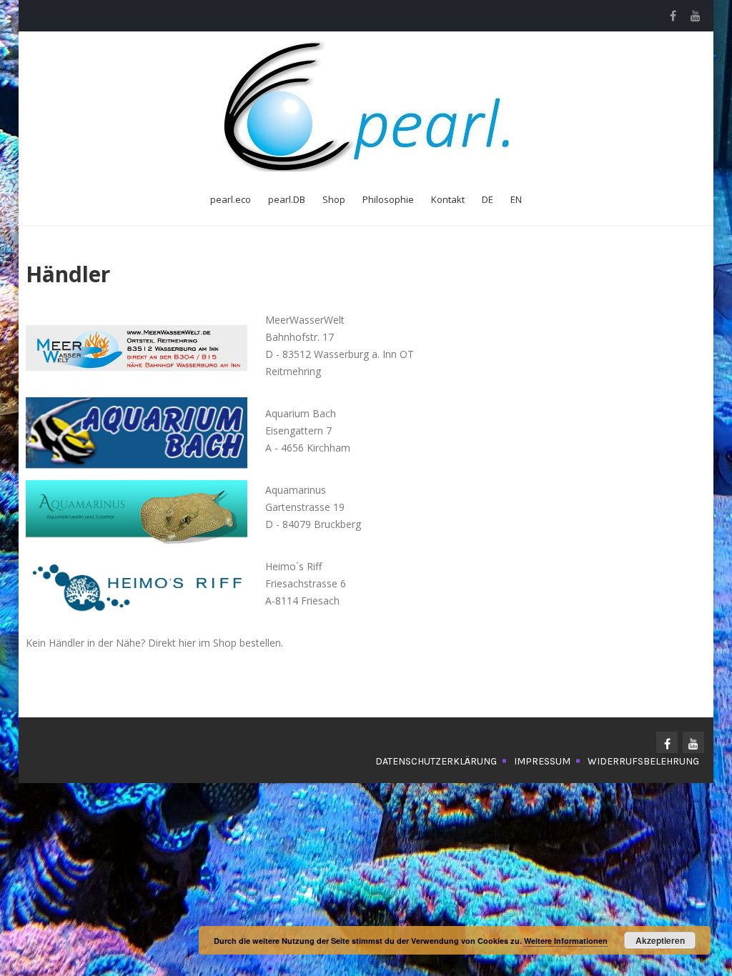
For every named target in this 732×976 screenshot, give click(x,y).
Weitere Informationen (566, 940)
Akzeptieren (660, 940)
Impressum (542, 761)
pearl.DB (286, 199)
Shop (333, 199)
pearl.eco (230, 199)
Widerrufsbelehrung (643, 761)
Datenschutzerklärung (436, 761)
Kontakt (448, 199)
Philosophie (388, 199)
